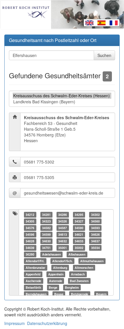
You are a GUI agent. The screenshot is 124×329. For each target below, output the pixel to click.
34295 (79, 214)
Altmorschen (84, 267)
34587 (62, 228)
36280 (30, 254)
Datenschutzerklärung (47, 323)
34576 (30, 228)
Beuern (101, 294)
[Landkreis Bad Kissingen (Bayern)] (62, 102)
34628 (30, 241)
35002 (79, 248)
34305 (30, 221)
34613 (62, 234)
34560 (95, 221)
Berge (53, 287)
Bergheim (72, 287)
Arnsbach (78, 274)
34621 (79, 234)
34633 (79, 241)
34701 (46, 248)
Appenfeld (33, 274)
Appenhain (55, 274)
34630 (46, 241)
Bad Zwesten (79, 281)
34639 (30, 248)
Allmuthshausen (92, 261)
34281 (46, 214)
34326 (62, 221)
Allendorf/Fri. (35, 261)
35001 (62, 248)
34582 (46, 228)
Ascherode (33, 281)
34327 (79, 221)
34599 (46, 234)
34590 (79, 228)
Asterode (55, 281)
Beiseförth (33, 287)
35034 (95, 248)
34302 (95, 214)
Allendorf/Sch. (62, 261)
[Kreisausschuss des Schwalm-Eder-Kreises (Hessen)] (62, 96)
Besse (58, 294)
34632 (62, 241)
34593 (95, 228)
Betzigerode (79, 294)
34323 (46, 221)
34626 (95, 234)
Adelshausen (51, 254)
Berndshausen (36, 294)
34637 (95, 241)
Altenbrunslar (35, 267)
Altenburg (60, 267)
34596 (30, 234)
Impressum (14, 323)
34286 (62, 214)
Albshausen (76, 254)
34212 (30, 214)
